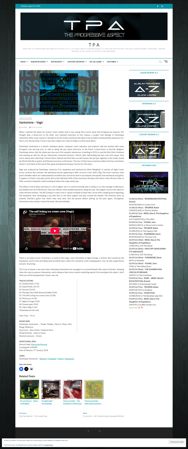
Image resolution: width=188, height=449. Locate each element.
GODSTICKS (149, 293)
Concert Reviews (75, 62)
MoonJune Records (39, 344)
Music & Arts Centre (154, 225)
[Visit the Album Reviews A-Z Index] (147, 80)
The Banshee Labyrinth (152, 296)
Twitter (61, 359)
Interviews (56, 62)
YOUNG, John (150, 222)
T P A (94, 45)
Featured (111, 62)
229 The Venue (146, 246)
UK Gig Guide (96, 62)
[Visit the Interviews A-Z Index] (147, 111)
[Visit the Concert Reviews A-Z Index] (147, 142)
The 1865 (150, 219)
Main (22, 62)
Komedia (140, 260)
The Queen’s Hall (150, 231)
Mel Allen (24, 127)
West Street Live (148, 304)
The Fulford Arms (144, 266)
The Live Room (145, 275)
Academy (148, 290)
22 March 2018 (36, 127)
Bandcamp (69, 359)
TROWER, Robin (152, 207)
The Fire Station (151, 210)
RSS (139, 307)
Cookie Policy (48, 445)
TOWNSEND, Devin (152, 234)
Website (43, 359)
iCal (142, 307)
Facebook (52, 359)
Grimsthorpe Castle (148, 284)
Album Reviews (38, 62)
